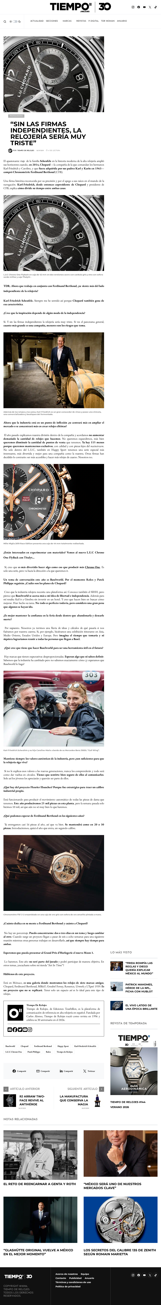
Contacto (61, 1278)
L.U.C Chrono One (14, 1051)
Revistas (81, 21)
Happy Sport (63, 1046)
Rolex (48, 1051)
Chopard (25, 1046)
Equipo (85, 1274)
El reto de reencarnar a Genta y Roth (39, 1184)
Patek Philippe (34, 1051)
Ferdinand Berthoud (43, 1046)
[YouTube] (144, 7)
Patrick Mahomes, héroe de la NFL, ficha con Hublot (139, 988)
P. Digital (94, 21)
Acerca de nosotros (67, 1274)
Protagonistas (16, 116)
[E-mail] (10, 1030)
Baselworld (10, 1046)
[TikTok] (155, 7)
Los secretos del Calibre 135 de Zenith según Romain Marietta (120, 1252)
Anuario (89, 1278)
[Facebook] (138, 7)
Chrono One (92, 567)
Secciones (52, 21)
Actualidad (37, 21)
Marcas (67, 21)
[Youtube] (25, 1030)
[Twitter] (20, 1030)
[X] (150, 7)
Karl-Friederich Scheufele (85, 1046)
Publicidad (75, 1278)
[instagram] (30, 1030)
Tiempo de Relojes (65, 1051)
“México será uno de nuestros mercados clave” (112, 1186)
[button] (4, 21)
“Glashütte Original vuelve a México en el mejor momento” (38, 1252)
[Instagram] (133, 7)
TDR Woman (108, 21)
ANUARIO (122, 21)
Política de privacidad (68, 1286)
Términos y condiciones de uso (73, 1282)
